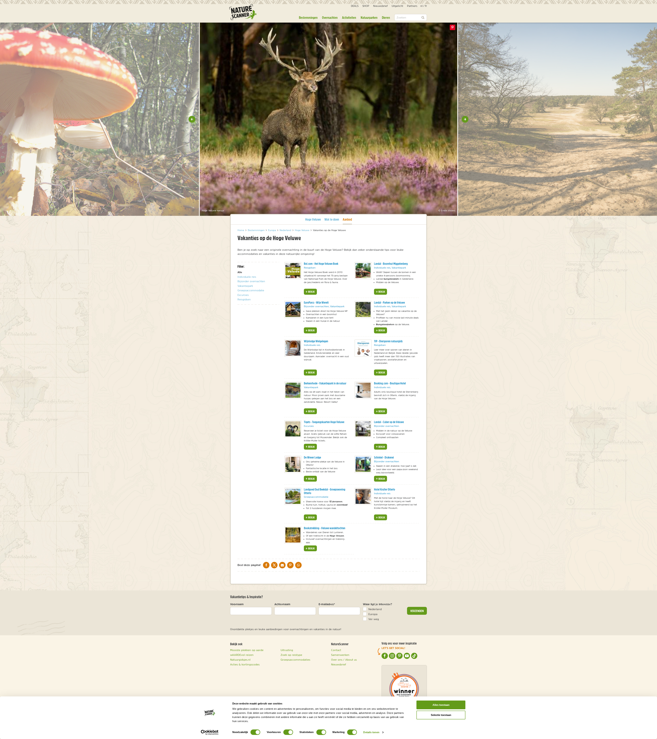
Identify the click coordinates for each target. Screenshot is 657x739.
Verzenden (417, 611)
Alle (239, 272)
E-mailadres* (327, 604)
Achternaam (282, 604)
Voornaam (237, 604)
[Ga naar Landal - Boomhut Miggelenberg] (363, 270)
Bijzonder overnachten (251, 281)
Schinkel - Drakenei (384, 457)
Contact (336, 650)
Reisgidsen (244, 299)
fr (426, 6)
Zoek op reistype (291, 654)
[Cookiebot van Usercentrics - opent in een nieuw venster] (210, 732)
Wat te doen (331, 219)
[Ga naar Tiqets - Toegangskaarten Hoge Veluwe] (292, 428)
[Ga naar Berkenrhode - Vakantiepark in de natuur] (292, 390)
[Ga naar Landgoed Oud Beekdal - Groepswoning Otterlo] (292, 496)
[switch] (288, 732)
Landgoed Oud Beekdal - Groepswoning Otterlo (324, 491)
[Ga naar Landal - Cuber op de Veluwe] (363, 428)
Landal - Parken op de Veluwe (389, 302)
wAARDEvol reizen (242, 654)
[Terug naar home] (243, 12)
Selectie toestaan (441, 714)
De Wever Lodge (312, 457)
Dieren (386, 17)
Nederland (375, 609)
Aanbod (347, 219)
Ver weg (373, 619)
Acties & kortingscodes (245, 664)
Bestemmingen (308, 17)
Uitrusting (287, 650)
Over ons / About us (344, 659)
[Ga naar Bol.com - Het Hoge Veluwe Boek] (292, 270)
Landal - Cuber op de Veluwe (389, 422)
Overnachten (330, 17)
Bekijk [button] (311, 291)
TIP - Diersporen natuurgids (388, 341)
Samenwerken (340, 654)
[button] (192, 119)
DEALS (354, 6)
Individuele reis (246, 277)
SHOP (365, 6)
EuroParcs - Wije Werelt (316, 302)
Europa (372, 614)
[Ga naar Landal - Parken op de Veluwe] (363, 309)
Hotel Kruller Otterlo (384, 489)
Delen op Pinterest (452, 27)
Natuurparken (369, 17)
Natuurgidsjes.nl (240, 659)
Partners (412, 6)
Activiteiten (349, 17)
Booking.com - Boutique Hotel (390, 383)
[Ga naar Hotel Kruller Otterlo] (363, 496)
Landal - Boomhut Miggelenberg (391, 264)
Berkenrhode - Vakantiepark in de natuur (325, 383)
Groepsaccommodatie (250, 290)
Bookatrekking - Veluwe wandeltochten (324, 528)
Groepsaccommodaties (295, 659)
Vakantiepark (245, 286)
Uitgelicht (397, 6)
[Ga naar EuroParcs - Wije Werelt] (292, 309)
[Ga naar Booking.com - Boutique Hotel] (363, 390)
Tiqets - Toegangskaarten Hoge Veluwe (324, 422)
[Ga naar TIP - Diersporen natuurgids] (363, 348)
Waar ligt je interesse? (377, 604)
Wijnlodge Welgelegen (316, 341)
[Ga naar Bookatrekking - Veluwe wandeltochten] (292, 535)
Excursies (243, 295)
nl (421, 6)
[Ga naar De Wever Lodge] (292, 464)
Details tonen (371, 732)
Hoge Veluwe (313, 219)
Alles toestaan (441, 704)
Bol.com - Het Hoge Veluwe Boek (321, 264)
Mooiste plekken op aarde (246, 650)
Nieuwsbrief (380, 6)
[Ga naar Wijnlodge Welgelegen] (292, 348)
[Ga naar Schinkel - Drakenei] (363, 464)
